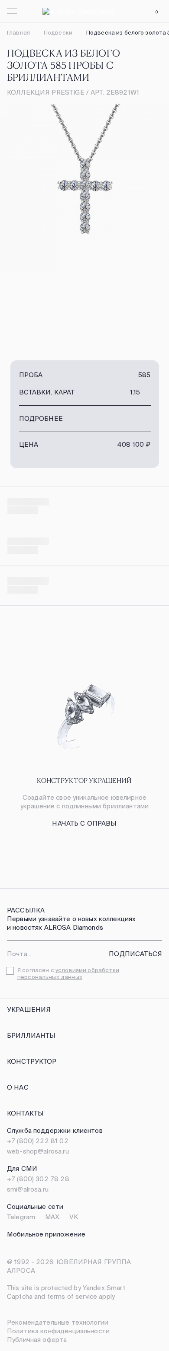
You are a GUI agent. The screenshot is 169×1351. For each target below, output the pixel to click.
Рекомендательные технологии (57, 1322)
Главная (18, 32)
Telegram (21, 1217)
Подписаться (135, 953)
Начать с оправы (84, 823)
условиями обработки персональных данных (68, 973)
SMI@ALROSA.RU (28, 1189)
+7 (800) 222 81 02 (37, 1140)
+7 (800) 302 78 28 (38, 1179)
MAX (52, 1217)
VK (73, 1217)
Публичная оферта (37, 1339)
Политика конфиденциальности (58, 1331)
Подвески (58, 32)
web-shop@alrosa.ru (38, 1151)
